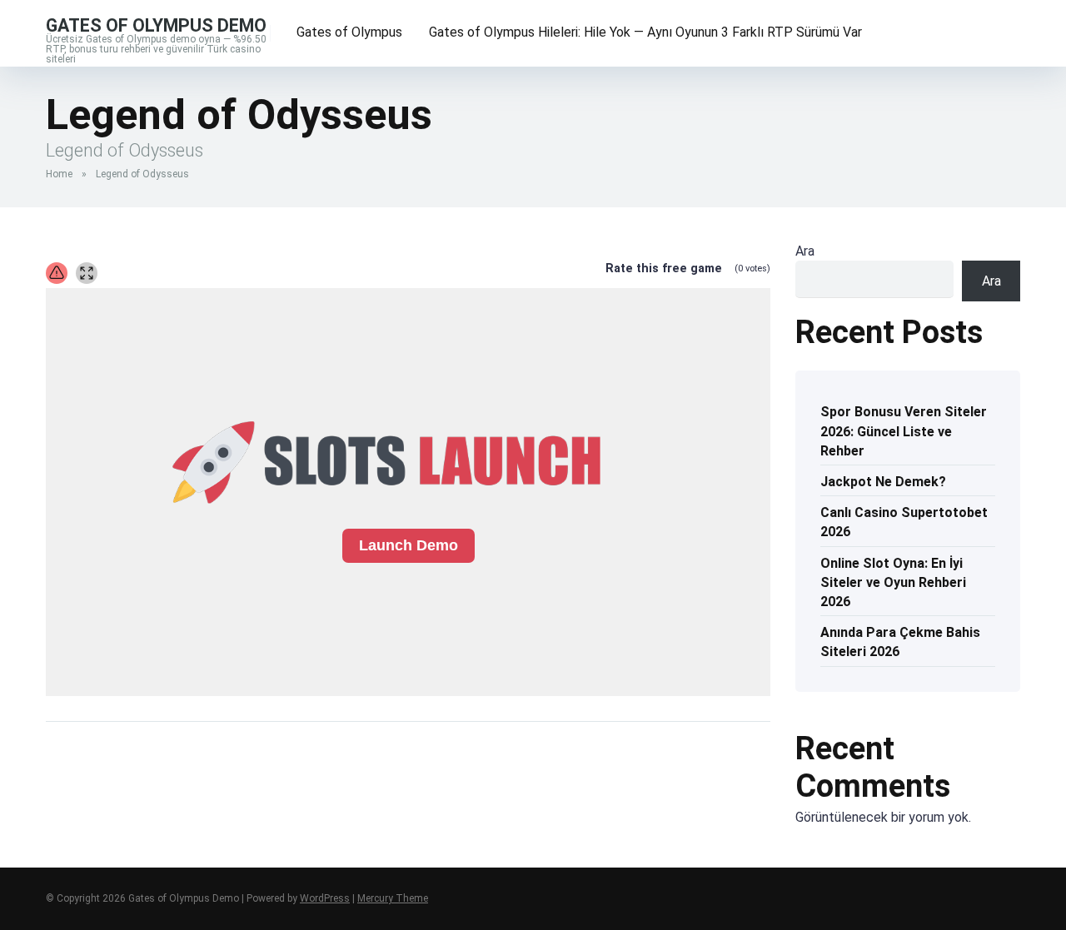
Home (59, 174)
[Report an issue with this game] (56, 273)
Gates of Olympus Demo (156, 24)
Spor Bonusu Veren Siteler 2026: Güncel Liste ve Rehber (903, 431)
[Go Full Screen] (86, 273)
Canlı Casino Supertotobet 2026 (904, 522)
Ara (804, 251)
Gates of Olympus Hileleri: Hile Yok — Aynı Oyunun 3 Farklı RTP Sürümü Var (645, 32)
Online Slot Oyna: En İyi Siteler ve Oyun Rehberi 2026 (893, 582)
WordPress (325, 898)
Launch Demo (408, 545)
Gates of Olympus (349, 32)
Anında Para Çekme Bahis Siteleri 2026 (900, 641)
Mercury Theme (392, 898)
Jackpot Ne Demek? (883, 482)
